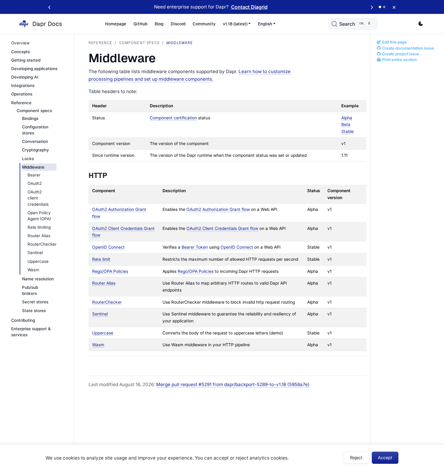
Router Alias (103, 283)
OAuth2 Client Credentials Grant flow (222, 228)
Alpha (346, 117)
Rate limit (101, 259)
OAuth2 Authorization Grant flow (218, 209)
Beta (345, 124)
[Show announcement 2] (384, 7)
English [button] (265, 23)
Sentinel (100, 313)
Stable (347, 131)
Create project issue (400, 54)
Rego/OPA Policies (110, 271)
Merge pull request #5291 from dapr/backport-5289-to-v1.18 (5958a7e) (233, 384)
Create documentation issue (407, 48)
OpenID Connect (108, 247)
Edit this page (394, 42)
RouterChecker (107, 302)
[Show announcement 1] (380, 7)
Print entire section (399, 59)
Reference (100, 43)
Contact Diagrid (249, 7)
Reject (356, 457)
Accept (385, 457)
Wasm (98, 344)
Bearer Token (195, 247)
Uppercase (102, 333)
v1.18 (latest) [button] (235, 23)
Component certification (173, 117)
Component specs (139, 43)
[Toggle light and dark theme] (420, 23)
